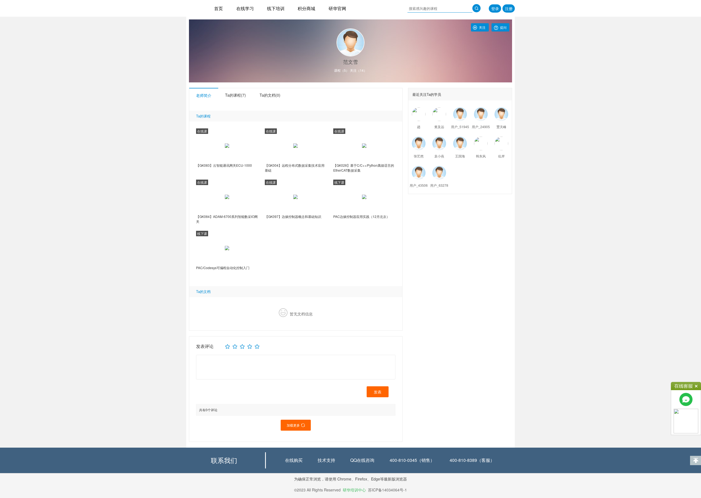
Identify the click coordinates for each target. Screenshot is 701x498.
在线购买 (294, 460)
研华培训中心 (354, 490)
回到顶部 (695, 460)
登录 (495, 8)
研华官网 (337, 8)
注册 (509, 8)
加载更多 (296, 425)
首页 (218, 8)
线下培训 (276, 8)
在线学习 (245, 8)
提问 (500, 28)
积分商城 (306, 8)
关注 (479, 27)
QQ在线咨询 (362, 460)
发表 (377, 392)
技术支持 (326, 460)
